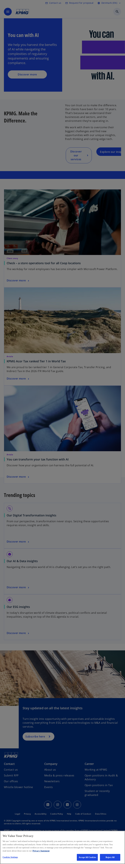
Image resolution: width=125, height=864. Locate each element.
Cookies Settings (10, 857)
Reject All (110, 857)
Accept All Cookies (87, 857)
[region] (62, 847)
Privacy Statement (41, 851)
